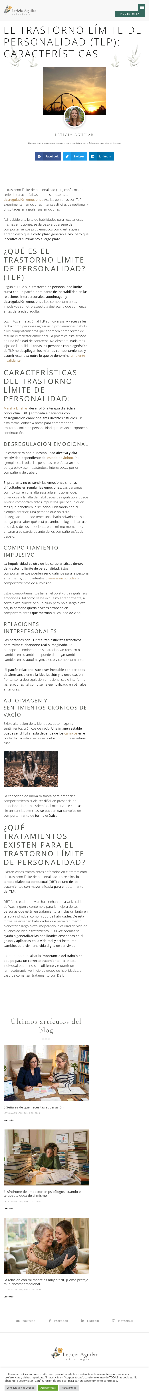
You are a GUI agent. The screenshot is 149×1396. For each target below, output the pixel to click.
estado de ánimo (60, 457)
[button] (141, 7)
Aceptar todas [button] (48, 1387)
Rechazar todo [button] (68, 1387)
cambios (70, 733)
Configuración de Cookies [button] (20, 1387)
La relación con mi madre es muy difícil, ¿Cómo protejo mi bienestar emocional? (46, 1282)
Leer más (8, 1120)
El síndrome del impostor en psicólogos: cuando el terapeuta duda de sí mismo (43, 1193)
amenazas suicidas (62, 578)
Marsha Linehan (16, 408)
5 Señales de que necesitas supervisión (34, 1107)
